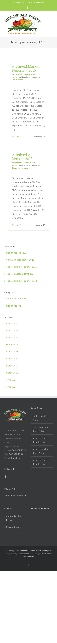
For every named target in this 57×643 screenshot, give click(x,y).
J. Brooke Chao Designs (25, 554)
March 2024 (12, 337)
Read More (15, 136)
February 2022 (13, 344)
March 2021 (12, 351)
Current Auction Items (20, 168)
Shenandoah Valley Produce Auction (33, 551)
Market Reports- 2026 (17, 252)
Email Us (15, 458)
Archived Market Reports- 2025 (21, 266)
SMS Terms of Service (15, 495)
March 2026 (12, 323)
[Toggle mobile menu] (51, 15)
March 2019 (12, 365)
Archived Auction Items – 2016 (26, 156)
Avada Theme (47, 554)
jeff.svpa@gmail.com (38, 2)
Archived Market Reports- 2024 (21, 280)
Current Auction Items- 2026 (20, 259)
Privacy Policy (11, 489)
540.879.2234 (16, 454)
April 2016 (11, 386)
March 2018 (12, 372)
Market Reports (17, 80)
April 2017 (11, 379)
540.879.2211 (19, 450)
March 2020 (12, 358)
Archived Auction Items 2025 (20, 273)
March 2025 (12, 330)
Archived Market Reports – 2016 (26, 68)
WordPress (30, 557)
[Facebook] (5, 476)
